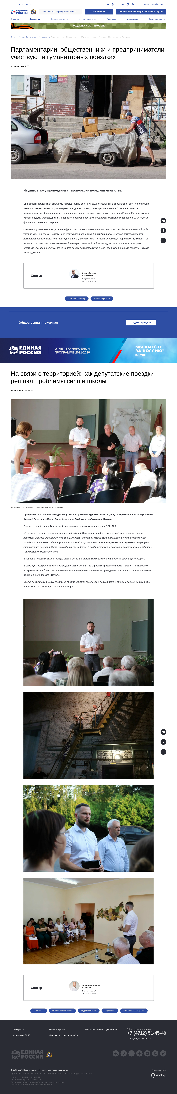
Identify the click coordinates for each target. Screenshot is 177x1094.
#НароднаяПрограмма (62, 1011)
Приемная (111, 19)
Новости (44, 37)
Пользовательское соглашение (25, 1077)
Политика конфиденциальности (26, 1079)
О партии (15, 19)
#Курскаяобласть (88, 1011)
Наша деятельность (59, 19)
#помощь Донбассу (76, 299)
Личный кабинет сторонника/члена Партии (141, 11)
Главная (14, 37)
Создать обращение (140, 322)
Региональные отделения (101, 1029)
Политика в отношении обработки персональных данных (38, 1082)
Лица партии (35, 19)
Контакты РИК (21, 1035)
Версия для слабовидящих (154, 4)
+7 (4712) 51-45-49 (146, 1033)
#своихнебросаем (102, 299)
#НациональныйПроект (133, 1011)
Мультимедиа (132, 19)
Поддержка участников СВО (88, 26)
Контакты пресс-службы (63, 1035)
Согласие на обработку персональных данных (32, 1085)
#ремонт (110, 1011)
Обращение (99, 11)
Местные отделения (87, 19)
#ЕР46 (38, 1011)
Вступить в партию (157, 19)
